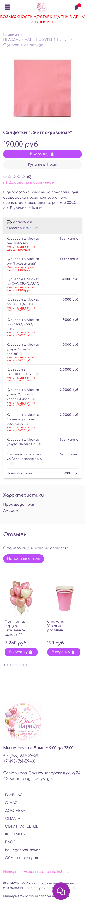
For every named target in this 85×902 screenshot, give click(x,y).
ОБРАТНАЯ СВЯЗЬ (21, 826)
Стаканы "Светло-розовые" (56, 626)
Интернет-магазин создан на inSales (36, 871)
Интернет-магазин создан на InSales (36, 896)
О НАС (11, 803)
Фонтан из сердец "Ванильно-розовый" (15, 628)
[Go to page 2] (7, 665)
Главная (11, 34)
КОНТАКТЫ (15, 834)
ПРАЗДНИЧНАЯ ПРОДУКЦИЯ (30, 40)
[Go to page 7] (23, 665)
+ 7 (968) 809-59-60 (20, 755)
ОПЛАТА (12, 819)
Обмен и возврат (22, 858)
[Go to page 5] (17, 665)
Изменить (31, 228)
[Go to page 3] (11, 665)
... (66, 40)
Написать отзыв (23, 559)
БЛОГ (10, 842)
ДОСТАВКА (15, 811)
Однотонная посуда (23, 45)
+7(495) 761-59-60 (19, 761)
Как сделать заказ (22, 850)
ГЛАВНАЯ (13, 795)
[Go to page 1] (4, 665)
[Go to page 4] (14, 665)
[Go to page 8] (26, 665)
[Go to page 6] (20, 665)
